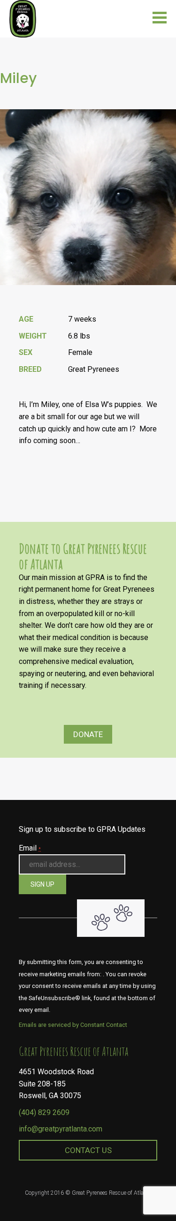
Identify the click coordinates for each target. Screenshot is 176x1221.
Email (30, 848)
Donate (88, 734)
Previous (166, 299)
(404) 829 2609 (44, 1112)
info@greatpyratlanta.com (60, 1128)
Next (166, 299)
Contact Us (88, 1150)
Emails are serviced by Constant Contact (73, 1024)
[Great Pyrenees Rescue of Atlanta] (22, 18)
